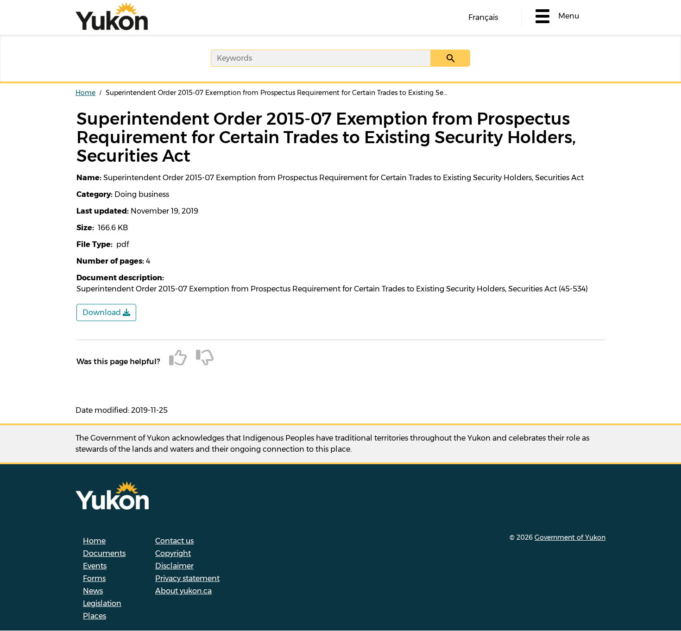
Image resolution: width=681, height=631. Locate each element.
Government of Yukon (570, 537)
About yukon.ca (183, 591)
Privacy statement (187, 578)
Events (95, 566)
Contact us (174, 540)
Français (483, 17)
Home (85, 92)
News (93, 591)
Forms (94, 578)
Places (94, 616)
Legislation (102, 603)
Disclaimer (174, 566)
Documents (104, 553)
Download (102, 312)
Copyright (173, 553)
